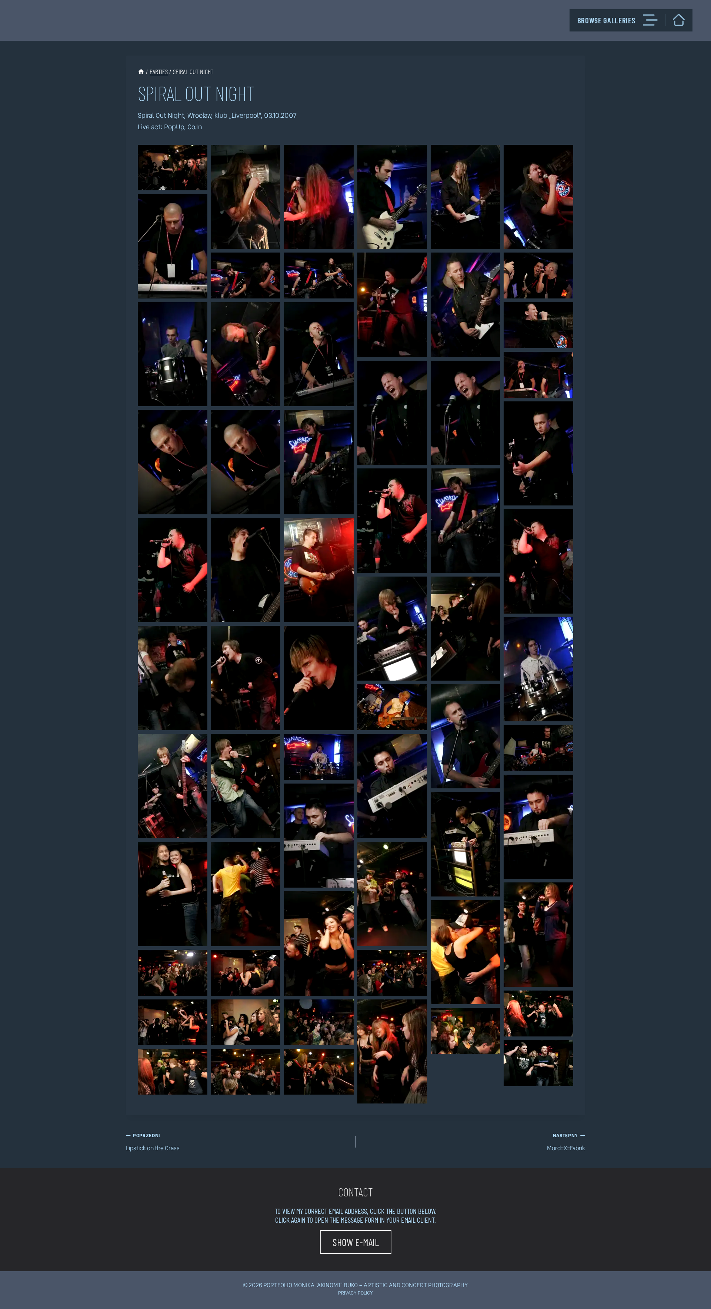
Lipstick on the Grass (153, 1142)
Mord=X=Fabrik (566, 1142)
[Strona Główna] (141, 71)
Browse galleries (606, 20)
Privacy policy (355, 1292)
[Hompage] (679, 20)
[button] (172, 168)
